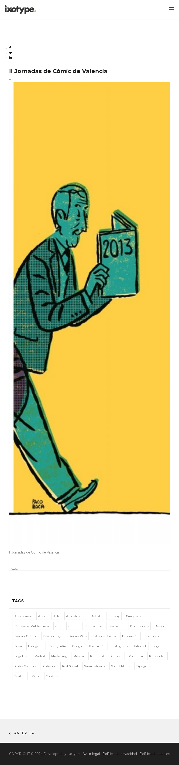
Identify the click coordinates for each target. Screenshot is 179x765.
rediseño (49, 666)
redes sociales (25, 666)
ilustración (97, 646)
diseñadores (139, 626)
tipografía (144, 666)
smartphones (94, 666)
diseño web (78, 636)
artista (97, 616)
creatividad (93, 626)
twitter (20, 676)
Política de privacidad (120, 754)
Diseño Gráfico (25, 636)
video (36, 676)
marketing (59, 656)
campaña (133, 616)
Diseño (160, 626)
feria (18, 646)
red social (70, 666)
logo (156, 646)
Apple (42, 616)
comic (73, 626)
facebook (152, 636)
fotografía (58, 646)
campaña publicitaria (31, 626)
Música (78, 656)
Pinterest (97, 656)
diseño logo (52, 636)
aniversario (23, 616)
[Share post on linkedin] (10, 58)
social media (120, 666)
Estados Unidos (104, 636)
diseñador (116, 626)
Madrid (39, 656)
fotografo (36, 646)
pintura (116, 656)
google (77, 646)
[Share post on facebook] (10, 48)
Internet (140, 646)
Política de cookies (155, 754)
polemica (136, 656)
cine (58, 626)
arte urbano (76, 616)
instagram (120, 646)
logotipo (21, 656)
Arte (56, 616)
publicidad (157, 656)
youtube (52, 676)
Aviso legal (91, 754)
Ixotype (73, 754)
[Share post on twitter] (10, 53)
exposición (130, 636)
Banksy (114, 616)
